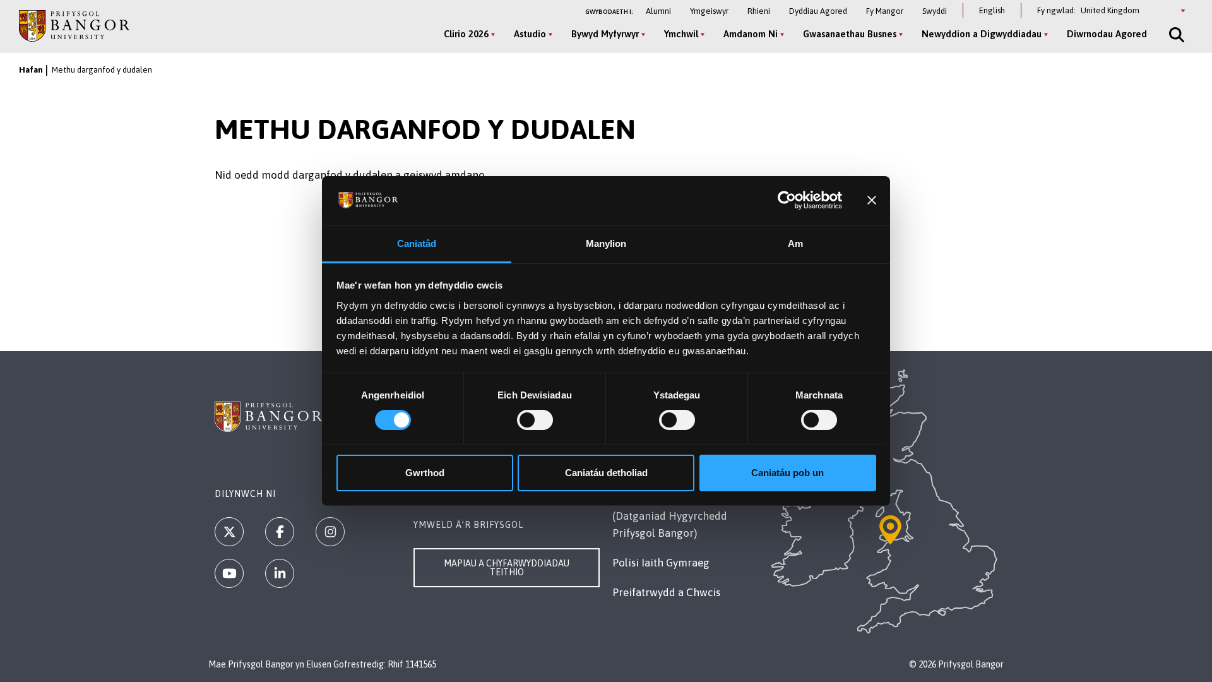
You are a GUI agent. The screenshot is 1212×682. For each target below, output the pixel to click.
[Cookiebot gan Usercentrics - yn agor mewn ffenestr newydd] (787, 200)
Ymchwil (681, 33)
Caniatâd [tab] (417, 243)
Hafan (31, 70)
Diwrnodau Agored (1107, 33)
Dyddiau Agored (818, 11)
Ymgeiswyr (709, 11)
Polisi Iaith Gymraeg (661, 562)
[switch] (535, 420)
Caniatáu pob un (787, 472)
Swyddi (934, 11)
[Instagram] (330, 531)
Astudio (530, 33)
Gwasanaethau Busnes (849, 33)
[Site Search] (1175, 35)
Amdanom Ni (750, 33)
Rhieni (758, 11)
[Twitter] (229, 531)
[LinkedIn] (279, 573)
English (992, 10)
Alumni (658, 11)
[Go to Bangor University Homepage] (74, 25)
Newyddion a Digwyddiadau (982, 33)
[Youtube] (229, 573)
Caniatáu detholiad (606, 472)
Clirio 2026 (466, 33)
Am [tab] (795, 243)
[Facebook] (279, 531)
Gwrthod (424, 472)
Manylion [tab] (606, 243)
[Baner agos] (871, 200)
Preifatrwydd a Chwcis (666, 592)
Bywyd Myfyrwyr (605, 33)
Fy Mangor (884, 11)
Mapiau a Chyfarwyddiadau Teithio (506, 567)
